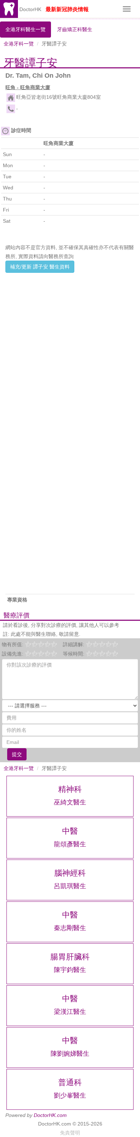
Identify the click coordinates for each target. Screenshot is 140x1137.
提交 (17, 754)
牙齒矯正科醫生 (74, 29)
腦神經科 (70, 873)
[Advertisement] (70, 345)
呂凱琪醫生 (70, 886)
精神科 (70, 789)
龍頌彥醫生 (70, 844)
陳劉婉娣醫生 (70, 1053)
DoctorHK (30, 9)
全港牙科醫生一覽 (25, 29)
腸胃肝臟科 (70, 956)
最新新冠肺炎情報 (67, 9)
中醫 (70, 831)
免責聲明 (70, 1133)
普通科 (70, 1082)
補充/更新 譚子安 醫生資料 (40, 267)
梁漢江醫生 (70, 1011)
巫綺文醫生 (70, 802)
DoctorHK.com (50, 1115)
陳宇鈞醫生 (70, 969)
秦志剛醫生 (70, 928)
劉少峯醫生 (70, 1095)
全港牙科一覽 (19, 44)
